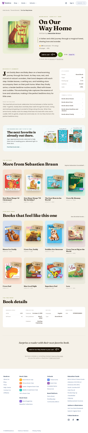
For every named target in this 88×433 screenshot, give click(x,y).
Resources (50, 389)
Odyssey (70, 398)
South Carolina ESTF (74, 387)
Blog (5, 382)
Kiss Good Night (30, 286)
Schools (32, 3)
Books (23, 3)
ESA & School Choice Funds (76, 379)
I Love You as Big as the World (75, 250)
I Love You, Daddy (31, 249)
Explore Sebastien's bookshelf (75, 165)
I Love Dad (7, 286)
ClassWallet (71, 395)
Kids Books (6, 10)
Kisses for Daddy (10, 249)
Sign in (72, 3)
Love (68, 286)
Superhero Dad (51, 286)
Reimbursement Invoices (75, 401)
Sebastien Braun (54, 33)
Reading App (51, 399)
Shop (15, 3)
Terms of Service (23, 431)
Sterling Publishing (39, 322)
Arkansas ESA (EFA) (74, 385)
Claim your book (54, 358)
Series (81, 189)
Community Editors (53, 402)
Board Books (15, 10)
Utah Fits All (71, 390)
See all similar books (78, 216)
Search (80, 3)
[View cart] (66, 3)
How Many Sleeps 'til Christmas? (11, 199)
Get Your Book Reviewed (75, 408)
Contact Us (7, 390)
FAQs (5, 385)
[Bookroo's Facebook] (73, 420)
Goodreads (47, 46)
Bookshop (60, 59)
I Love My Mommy (73, 198)
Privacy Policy (36, 431)
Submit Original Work (74, 411)
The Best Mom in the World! (53, 199)
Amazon (52, 59)
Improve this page (57, 356)
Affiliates (6, 393)
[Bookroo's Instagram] (69, 420)
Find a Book (50, 396)
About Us (6, 379)
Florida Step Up (72, 393)
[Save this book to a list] (60, 54)
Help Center (7, 387)
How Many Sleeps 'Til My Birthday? (32, 199)
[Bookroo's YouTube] (78, 420)
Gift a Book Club (25, 393)
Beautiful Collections (26, 404)
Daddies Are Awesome (54, 249)
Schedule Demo (52, 386)
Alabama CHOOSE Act (74, 382)
